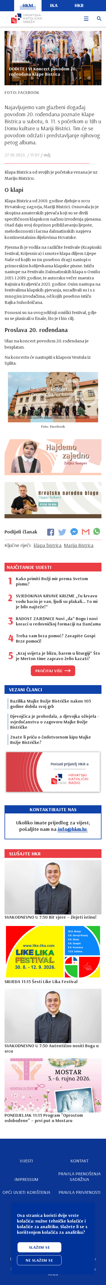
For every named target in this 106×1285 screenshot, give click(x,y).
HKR (79, 5)
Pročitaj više (48, 670)
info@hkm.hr (72, 829)
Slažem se (39, 1247)
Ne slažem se (39, 1260)
